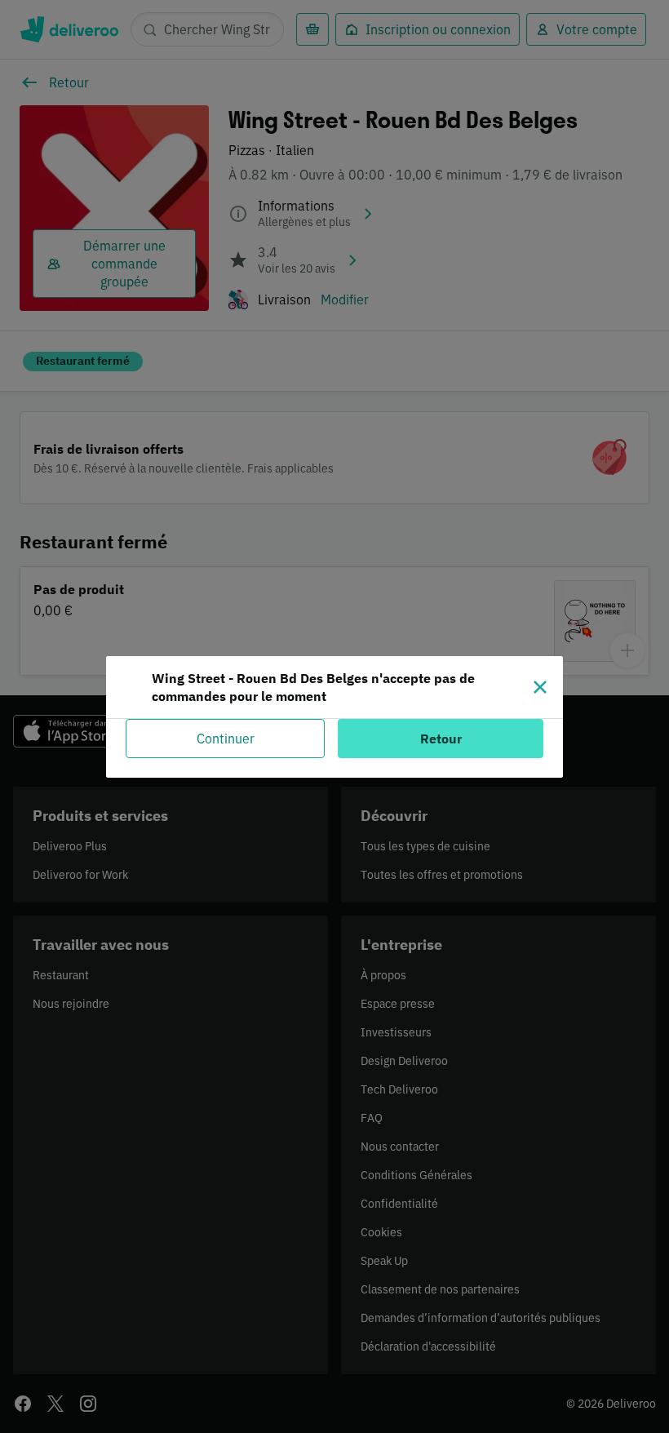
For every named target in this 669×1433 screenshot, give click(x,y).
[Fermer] (540, 687)
